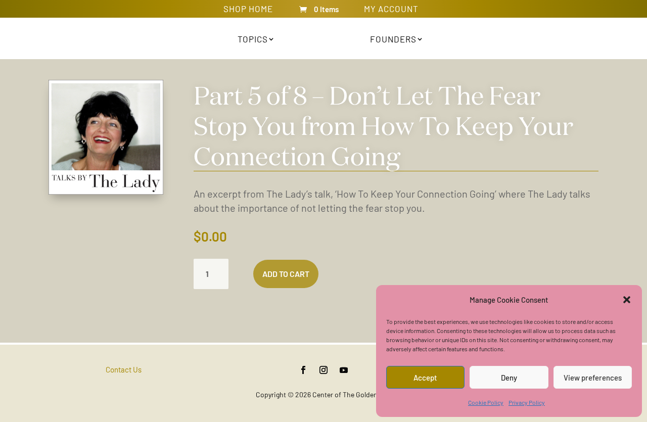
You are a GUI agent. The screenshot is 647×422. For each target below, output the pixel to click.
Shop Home (248, 11)
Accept (425, 377)
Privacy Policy (527, 402)
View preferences (593, 377)
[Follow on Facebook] (303, 370)
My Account (391, 11)
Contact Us (124, 369)
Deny (509, 377)
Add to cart (285, 273)
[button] (627, 300)
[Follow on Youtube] (344, 370)
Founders (393, 39)
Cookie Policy (485, 402)
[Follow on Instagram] (323, 370)
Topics (253, 39)
